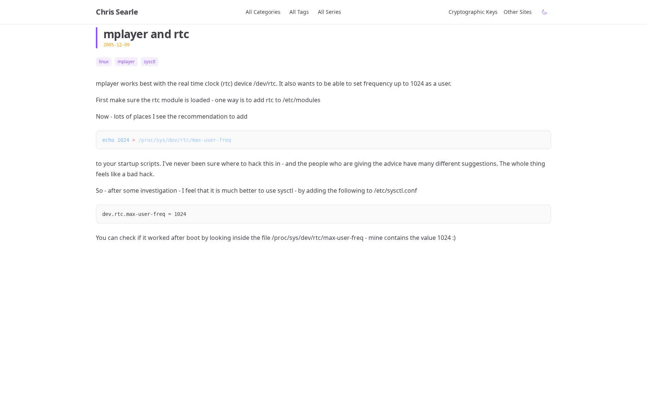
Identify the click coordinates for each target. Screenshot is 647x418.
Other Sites (518, 11)
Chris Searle (117, 12)
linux (104, 62)
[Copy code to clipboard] (542, 140)
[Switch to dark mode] (544, 12)
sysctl (149, 62)
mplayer (126, 62)
